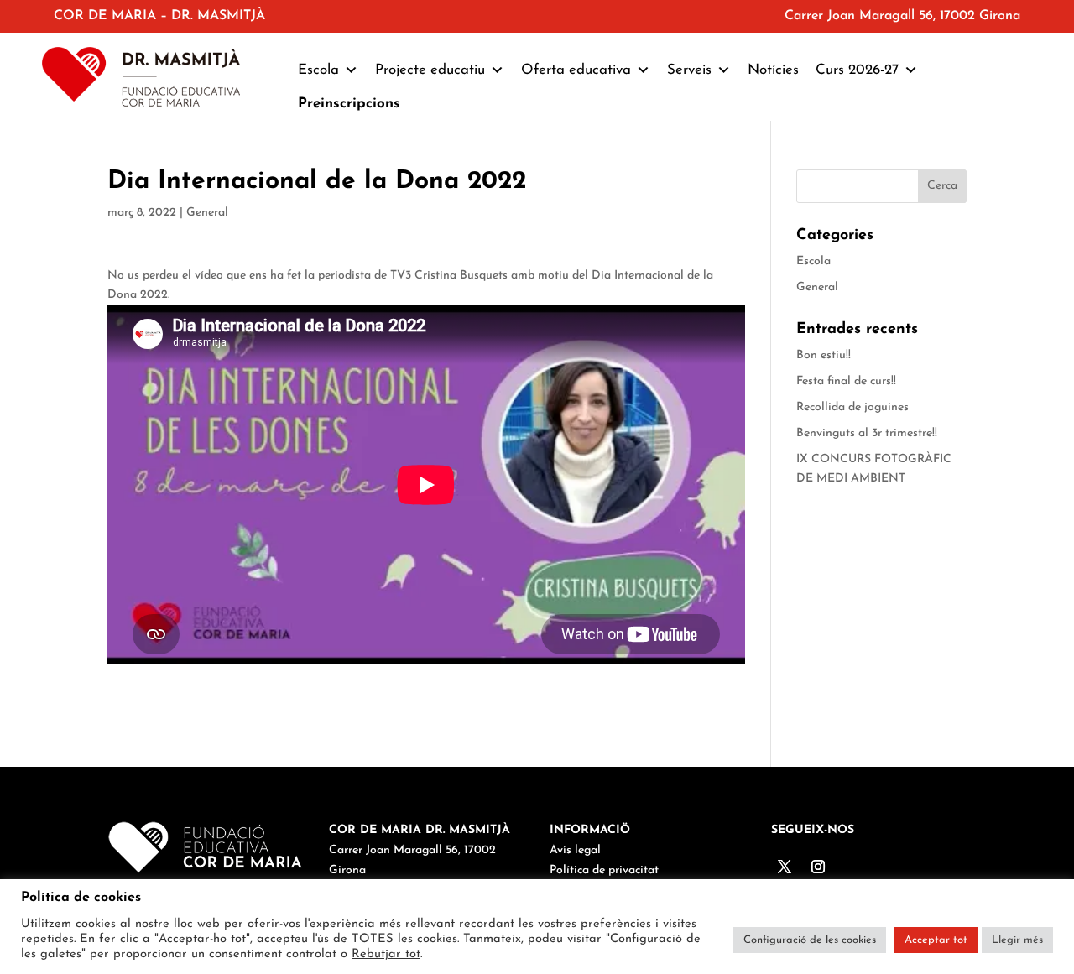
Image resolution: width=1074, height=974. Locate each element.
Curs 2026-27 (857, 70)
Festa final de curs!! (846, 381)
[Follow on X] (784, 866)
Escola (813, 261)
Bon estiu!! (823, 355)
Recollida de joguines (852, 407)
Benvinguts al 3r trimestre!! (866, 433)
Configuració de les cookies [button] (809, 940)
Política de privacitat (604, 870)
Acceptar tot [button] (936, 940)
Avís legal (575, 850)
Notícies (773, 70)
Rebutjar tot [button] (386, 954)
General (207, 212)
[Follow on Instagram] (818, 866)
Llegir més (1017, 940)
